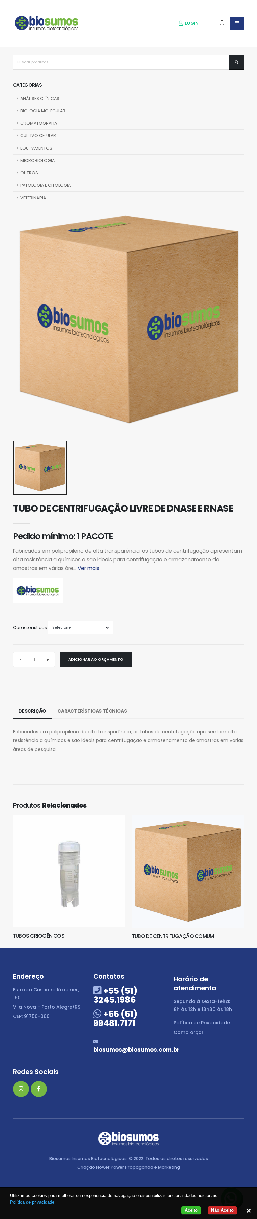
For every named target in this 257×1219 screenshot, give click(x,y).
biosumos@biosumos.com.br (136, 1050)
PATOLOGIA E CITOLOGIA (45, 185)
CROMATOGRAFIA (38, 123)
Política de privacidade (32, 1202)
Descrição (32, 711)
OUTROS (29, 173)
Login (191, 23)
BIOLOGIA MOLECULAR (42, 111)
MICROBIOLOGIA (37, 160)
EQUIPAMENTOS (36, 148)
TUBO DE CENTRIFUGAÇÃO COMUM (173, 936)
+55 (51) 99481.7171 (115, 1018)
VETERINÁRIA (33, 198)
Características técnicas (92, 711)
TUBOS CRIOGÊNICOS (38, 935)
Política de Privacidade (202, 1022)
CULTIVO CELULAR (38, 135)
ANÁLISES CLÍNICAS (39, 98)
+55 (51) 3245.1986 (115, 995)
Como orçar (189, 1032)
